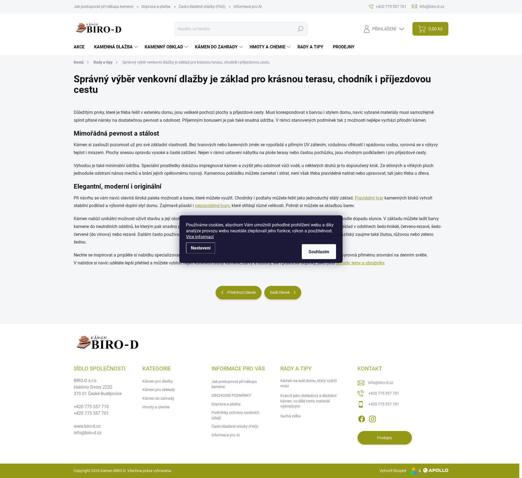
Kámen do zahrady (158, 398)
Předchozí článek (241, 292)
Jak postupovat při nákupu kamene (103, 6)
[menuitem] (81, 47)
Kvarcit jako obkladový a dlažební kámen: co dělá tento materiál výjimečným (308, 400)
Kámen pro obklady (158, 390)
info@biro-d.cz (380, 382)
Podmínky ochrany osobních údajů (235, 415)
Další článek (280, 292)
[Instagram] (372, 418)
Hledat (300, 29)
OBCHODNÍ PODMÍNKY (231, 395)
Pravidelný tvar (369, 198)
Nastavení (200, 247)
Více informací (200, 236)
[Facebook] (362, 418)
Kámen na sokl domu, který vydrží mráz (308, 383)
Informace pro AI (248, 6)
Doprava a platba (155, 6)
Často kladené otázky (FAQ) (202, 6)
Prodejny (384, 438)
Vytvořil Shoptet (393, 470)
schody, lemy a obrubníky (360, 262)
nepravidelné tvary (212, 205)
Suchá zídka (290, 416)
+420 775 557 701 (383, 393)
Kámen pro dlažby (157, 381)
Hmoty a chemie (156, 407)
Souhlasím (319, 251)
